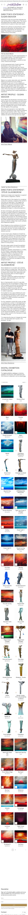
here (24, 376)
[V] (21, 708)
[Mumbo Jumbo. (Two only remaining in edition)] (21, 688)
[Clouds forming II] (7, 427)
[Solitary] (7, 522)
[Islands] (7, 446)
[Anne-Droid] (7, 465)
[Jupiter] (7, 688)
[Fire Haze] (7, 560)
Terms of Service (8, 908)
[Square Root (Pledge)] (21, 632)
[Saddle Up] (7, 708)
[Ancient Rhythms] (7, 503)
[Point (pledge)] (7, 727)
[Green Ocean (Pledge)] (7, 632)
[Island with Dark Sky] (21, 745)
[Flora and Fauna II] (7, 651)
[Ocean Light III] (7, 540)
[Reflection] (21, 782)
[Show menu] (1, 4)
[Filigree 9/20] (21, 596)
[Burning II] (21, 764)
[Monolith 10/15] (7, 614)
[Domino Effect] (21, 391)
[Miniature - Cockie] (21, 669)
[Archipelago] (21, 800)
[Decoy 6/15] (21, 614)
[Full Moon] (21, 836)
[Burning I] (7, 782)
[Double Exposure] (7, 669)
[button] (4, 4)
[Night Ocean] (21, 818)
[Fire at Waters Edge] (7, 764)
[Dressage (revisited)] (21, 465)
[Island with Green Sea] (7, 745)
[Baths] (21, 427)
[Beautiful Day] (7, 483)
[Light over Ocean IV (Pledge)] (21, 503)
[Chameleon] (21, 727)
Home (5, 7)
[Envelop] (21, 409)
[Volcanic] (7, 800)
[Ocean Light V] (21, 522)
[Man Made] (21, 651)
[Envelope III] (7, 836)
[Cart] (26, 4)
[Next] (21, 850)
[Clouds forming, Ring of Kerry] (21, 540)
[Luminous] (7, 818)
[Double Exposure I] (21, 578)
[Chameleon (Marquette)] (21, 446)
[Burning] (21, 560)
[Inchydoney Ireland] (7, 391)
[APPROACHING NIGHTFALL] (21, 483)
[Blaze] (7, 409)
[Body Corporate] (7, 578)
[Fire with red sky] (7, 596)
